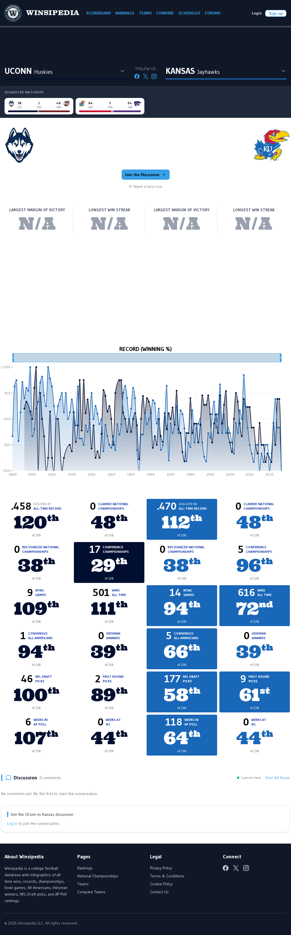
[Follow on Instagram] (154, 76)
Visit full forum (277, 777)
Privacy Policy (161, 868)
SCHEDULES (189, 13)
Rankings (85, 868)
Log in (12, 823)
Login (257, 13)
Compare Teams (91, 891)
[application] (145, 417)
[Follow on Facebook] (137, 76)
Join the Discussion (142, 174)
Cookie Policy (161, 883)
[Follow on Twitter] (145, 76)
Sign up (276, 13)
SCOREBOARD (98, 13)
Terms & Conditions (167, 875)
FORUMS (213, 13)
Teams (83, 883)
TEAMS (145, 13)
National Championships (97, 875)
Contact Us (159, 891)
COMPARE (165, 13)
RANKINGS (124, 13)
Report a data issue (148, 186)
